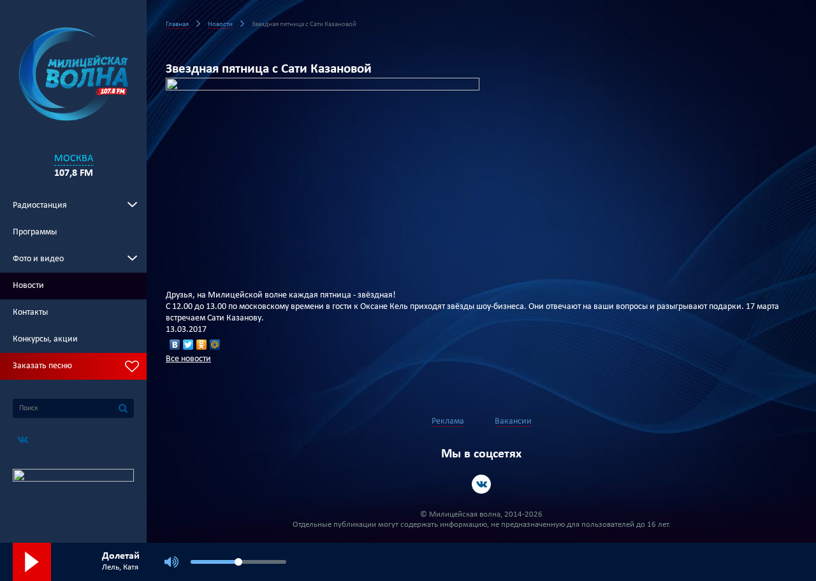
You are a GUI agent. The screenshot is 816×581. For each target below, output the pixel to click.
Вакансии (513, 421)
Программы (35, 232)
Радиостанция (40, 205)
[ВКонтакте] (175, 344)
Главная (177, 24)
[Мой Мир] (215, 344)
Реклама (448, 421)
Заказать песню (42, 366)
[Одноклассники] (201, 344)
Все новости (188, 359)
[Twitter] (188, 344)
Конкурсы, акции (45, 339)
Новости (28, 285)
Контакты (30, 312)
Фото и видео (38, 259)
